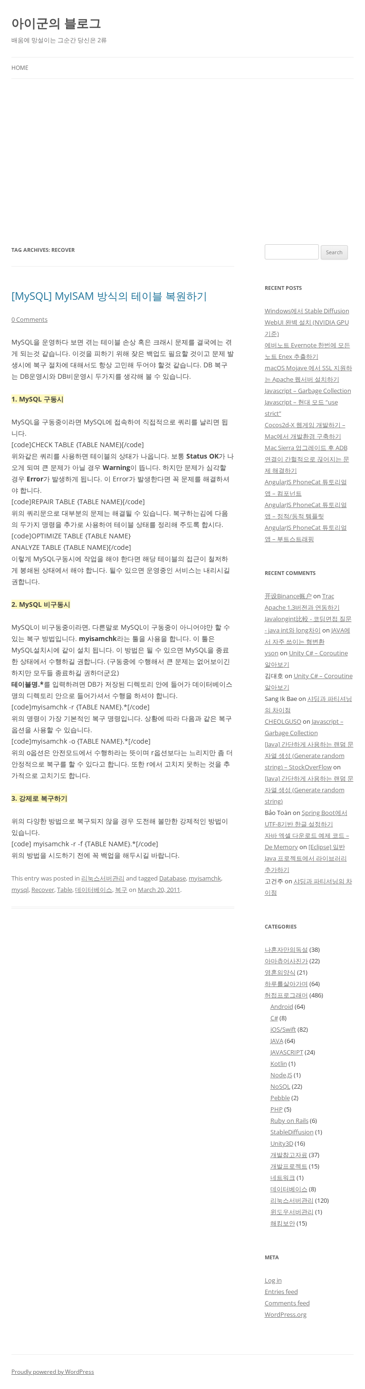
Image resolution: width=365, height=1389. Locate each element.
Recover (42, 889)
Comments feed (287, 1303)
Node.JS (281, 1075)
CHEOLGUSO (283, 721)
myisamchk (205, 878)
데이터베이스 (93, 889)
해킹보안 (282, 1223)
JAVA (276, 1040)
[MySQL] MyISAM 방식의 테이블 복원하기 (109, 295)
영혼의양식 (280, 972)
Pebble (280, 1097)
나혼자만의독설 (286, 949)
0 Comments (29, 319)
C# (274, 1018)
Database (172, 878)
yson (272, 653)
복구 (121, 889)
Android (281, 1006)
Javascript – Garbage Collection (308, 390)
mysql (20, 889)
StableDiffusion (292, 1132)
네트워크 (282, 1177)
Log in (273, 1280)
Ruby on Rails (289, 1120)
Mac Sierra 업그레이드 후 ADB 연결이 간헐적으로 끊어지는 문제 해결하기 (307, 459)
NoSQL (280, 1086)
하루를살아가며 (286, 983)
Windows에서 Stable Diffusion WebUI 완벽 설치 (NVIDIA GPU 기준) (307, 322)
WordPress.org (286, 1314)
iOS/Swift (283, 1029)
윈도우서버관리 (292, 1211)
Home (20, 68)
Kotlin (278, 1063)
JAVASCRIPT (286, 1052)
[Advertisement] (182, 150)
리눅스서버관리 (103, 878)
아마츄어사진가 (286, 961)
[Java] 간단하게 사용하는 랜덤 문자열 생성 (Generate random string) (309, 789)
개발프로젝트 (288, 1166)
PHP (276, 1109)
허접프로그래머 (286, 995)
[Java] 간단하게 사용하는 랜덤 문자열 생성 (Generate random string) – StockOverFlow (309, 755)
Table (64, 889)
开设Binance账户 (288, 596)
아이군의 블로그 (56, 22)
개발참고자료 (288, 1154)
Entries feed (281, 1291)
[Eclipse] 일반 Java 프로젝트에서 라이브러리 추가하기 (306, 858)
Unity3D (281, 1143)
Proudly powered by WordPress (52, 1372)
